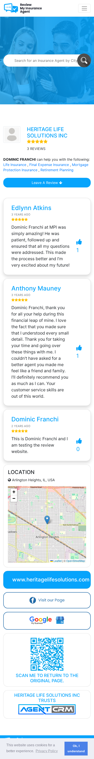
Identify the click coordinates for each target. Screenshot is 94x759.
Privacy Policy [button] (47, 751)
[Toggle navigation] (84, 8)
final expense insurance (49, 164)
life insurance (14, 164)
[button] (47, 519)
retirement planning (56, 170)
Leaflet (57, 561)
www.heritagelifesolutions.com (50, 579)
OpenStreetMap (75, 561)
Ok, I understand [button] (76, 748)
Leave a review (45, 182)
